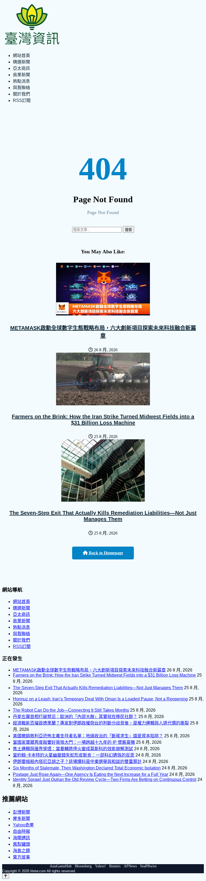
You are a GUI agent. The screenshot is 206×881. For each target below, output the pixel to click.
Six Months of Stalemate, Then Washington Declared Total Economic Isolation (87, 768)
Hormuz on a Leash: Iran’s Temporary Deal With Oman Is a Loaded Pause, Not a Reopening (100, 699)
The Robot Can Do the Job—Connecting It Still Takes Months (71, 710)
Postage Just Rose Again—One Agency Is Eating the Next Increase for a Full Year (90, 774)
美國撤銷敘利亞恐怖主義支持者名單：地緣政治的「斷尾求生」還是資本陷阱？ (88, 736)
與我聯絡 (21, 87)
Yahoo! (100, 866)
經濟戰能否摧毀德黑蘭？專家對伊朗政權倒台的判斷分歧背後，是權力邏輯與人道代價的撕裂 (101, 723)
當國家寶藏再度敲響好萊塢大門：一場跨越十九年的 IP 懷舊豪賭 (74, 742)
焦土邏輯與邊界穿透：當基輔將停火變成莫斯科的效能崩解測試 (73, 748)
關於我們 (21, 94)
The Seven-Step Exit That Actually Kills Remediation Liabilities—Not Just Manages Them (103, 516)
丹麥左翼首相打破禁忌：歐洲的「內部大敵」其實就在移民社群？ (75, 716)
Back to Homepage (105, 553)
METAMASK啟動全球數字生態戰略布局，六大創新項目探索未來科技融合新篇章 (89, 670)
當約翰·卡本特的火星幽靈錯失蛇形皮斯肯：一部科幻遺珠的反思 (73, 755)
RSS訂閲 (22, 100)
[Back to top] (5, 876)
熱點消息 (21, 81)
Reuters (114, 866)
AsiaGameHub (61, 866)
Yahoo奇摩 (23, 825)
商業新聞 (21, 75)
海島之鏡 (21, 850)
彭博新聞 (21, 812)
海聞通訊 (21, 838)
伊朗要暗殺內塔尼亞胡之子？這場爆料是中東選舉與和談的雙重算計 (77, 761)
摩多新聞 (21, 818)
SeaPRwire (148, 866)
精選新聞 (21, 62)
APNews (130, 866)
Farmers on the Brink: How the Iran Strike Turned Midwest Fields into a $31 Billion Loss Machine (103, 420)
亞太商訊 (21, 68)
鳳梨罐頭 (21, 844)
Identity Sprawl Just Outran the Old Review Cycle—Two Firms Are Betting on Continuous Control (104, 779)
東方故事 (21, 857)
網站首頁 (21, 55)
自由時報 (21, 831)
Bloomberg (83, 866)
